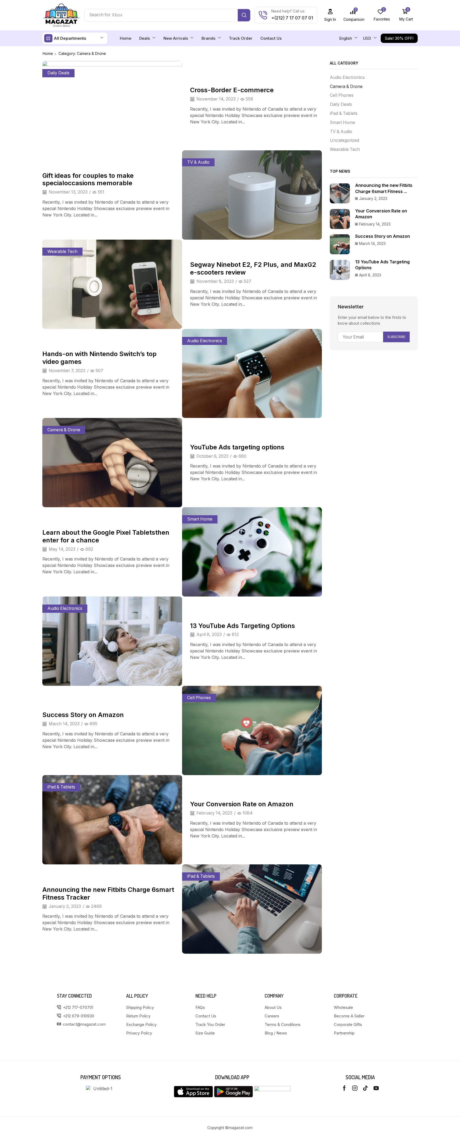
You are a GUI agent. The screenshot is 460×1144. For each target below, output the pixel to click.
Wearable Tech (62, 251)
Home (48, 53)
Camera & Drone (63, 429)
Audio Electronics (204, 340)
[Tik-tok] (365, 1088)
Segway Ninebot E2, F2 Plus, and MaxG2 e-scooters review (253, 268)
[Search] (244, 15)
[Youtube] (376, 1088)
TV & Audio (198, 162)
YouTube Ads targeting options (237, 447)
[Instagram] (355, 1088)
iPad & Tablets (61, 786)
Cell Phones (199, 697)
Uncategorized (344, 140)
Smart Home (199, 519)
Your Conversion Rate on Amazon (241, 804)
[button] (330, 15)
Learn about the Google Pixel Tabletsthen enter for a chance (105, 536)
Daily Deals (58, 72)
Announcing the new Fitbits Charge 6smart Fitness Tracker (108, 893)
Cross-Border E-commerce (232, 90)
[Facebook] (344, 1088)
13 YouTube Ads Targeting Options (242, 626)
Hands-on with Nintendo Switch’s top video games (99, 357)
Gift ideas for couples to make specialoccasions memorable (88, 179)
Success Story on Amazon (83, 715)
